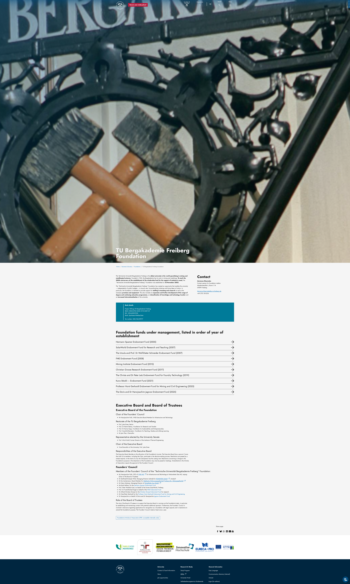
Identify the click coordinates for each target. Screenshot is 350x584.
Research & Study (187, 567)
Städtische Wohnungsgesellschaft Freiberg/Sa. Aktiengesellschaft (163, 481)
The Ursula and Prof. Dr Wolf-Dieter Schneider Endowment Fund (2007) (149, 353)
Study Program (185, 570)
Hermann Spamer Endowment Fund (145, 485)
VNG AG (141, 474)
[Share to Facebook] (217, 531)
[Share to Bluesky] (220, 531)
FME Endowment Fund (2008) (130, 358)
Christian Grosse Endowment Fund (150, 492)
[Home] (120, 5)
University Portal (185, 578)
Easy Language (213, 570)
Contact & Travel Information (166, 570)
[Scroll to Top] (346, 572)
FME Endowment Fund (154, 490)
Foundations (137, 267)
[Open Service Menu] (346, 580)
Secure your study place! (138, 5)
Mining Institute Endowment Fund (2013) (135, 364)
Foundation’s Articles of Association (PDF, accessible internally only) (138, 518)
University (161, 567)
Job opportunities (163, 578)
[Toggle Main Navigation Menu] (230, 5)
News (159, 574)
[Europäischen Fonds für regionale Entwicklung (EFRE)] (225, 547)
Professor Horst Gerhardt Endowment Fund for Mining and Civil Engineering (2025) (155, 386)
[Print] (233, 531)
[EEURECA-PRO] (205, 547)
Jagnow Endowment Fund (162, 496)
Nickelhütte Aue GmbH (152, 483)
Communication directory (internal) (219, 574)
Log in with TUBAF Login (220, 581)
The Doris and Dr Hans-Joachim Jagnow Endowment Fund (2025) (146, 391)
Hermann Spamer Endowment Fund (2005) (136, 341)
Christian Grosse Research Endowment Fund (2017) (140, 369)
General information (215, 567)
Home (118, 267)
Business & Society (127, 267)
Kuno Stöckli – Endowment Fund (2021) (134, 380)
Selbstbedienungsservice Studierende (192, 581)
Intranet (211, 578)
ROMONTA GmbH (162, 479)
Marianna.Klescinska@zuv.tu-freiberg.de (209, 291)
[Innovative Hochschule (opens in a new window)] (185, 547)
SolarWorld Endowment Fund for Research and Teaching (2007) (145, 347)
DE (210, 4)
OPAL (182, 574)
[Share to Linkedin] (227, 531)
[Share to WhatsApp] (224, 531)
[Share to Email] (230, 531)
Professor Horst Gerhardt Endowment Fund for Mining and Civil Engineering (161, 494)
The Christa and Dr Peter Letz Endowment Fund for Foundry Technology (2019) (152, 375)
